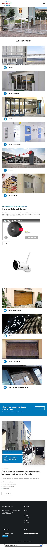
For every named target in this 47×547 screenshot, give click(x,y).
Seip (27, 520)
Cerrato (27, 513)
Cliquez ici (5, 535)
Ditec (27, 510)
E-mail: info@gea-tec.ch (7, 513)
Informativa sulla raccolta (11, 545)
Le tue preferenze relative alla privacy (28, 545)
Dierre (27, 515)
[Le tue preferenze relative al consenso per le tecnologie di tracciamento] (45, 545)
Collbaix (27, 517)
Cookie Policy (35, 533)
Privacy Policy (28, 533)
